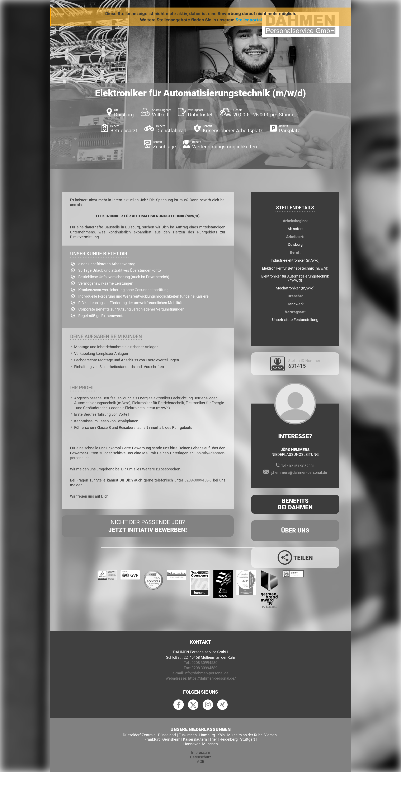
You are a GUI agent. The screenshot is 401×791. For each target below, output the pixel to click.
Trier (213, 739)
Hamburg (207, 735)
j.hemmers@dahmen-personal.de (299, 472)
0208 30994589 (204, 668)
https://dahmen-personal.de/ (212, 678)
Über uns (295, 530)
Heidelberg (229, 739)
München (210, 744)
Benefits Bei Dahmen (295, 504)
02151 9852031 (302, 466)
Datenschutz (200, 757)
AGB (200, 761)
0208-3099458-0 (198, 480)
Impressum (200, 752)
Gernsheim (171, 739)
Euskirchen (188, 735)
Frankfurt (152, 739)
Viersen (270, 735)
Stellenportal (249, 19)
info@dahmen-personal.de (206, 673)
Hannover (191, 744)
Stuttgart (247, 739)
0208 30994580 (204, 662)
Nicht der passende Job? (147, 526)
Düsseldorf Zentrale (139, 735)
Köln (221, 735)
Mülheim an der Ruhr (244, 735)
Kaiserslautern (195, 739)
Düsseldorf (167, 735)
